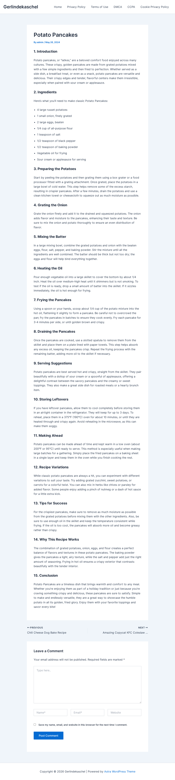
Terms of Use (99, 7)
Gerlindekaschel (20, 6)
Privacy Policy (76, 7)
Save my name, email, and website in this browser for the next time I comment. (82, 724)
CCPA (131, 7)
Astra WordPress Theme (119, 771)
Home (58, 7)
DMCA (118, 7)
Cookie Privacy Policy (154, 7)
